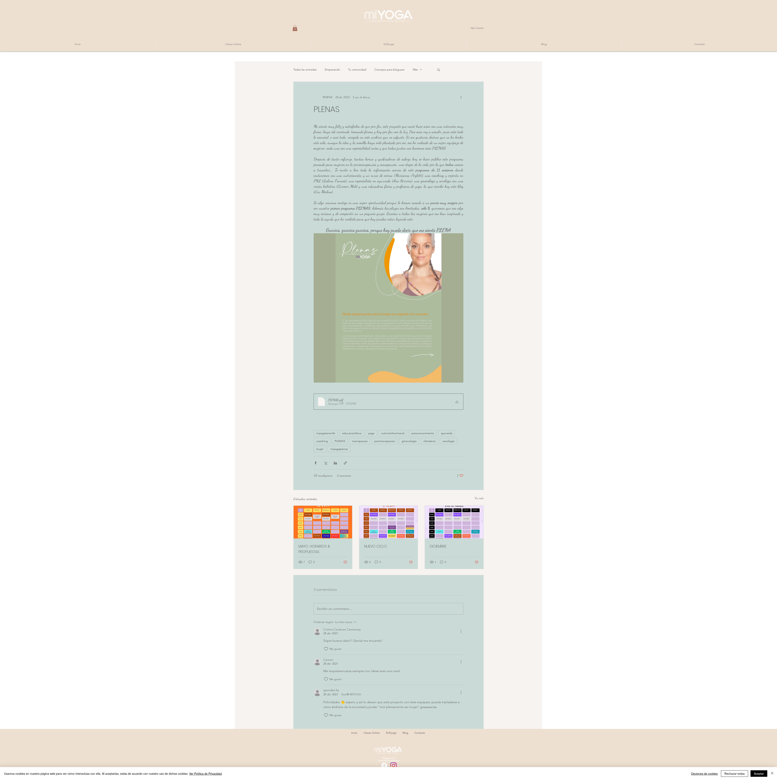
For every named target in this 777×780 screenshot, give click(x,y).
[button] (294, 28)
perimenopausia (384, 441)
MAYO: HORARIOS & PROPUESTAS (314, 549)
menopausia (359, 441)
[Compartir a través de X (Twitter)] (325, 463)
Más (415, 69)
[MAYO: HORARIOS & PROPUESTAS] (323, 522)
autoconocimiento (422, 433)
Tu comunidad (357, 69)
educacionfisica (351, 433)
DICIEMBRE (438, 546)
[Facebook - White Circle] (384, 766)
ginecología (409, 441)
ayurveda (446, 433)
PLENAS (340, 441)
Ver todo (479, 498)
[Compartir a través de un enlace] (345, 463)
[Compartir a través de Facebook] (315, 463)
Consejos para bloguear (389, 69)
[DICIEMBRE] (454, 522)
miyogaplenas (339, 449)
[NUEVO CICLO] (388, 522)
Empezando (332, 69)
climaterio (429, 441)
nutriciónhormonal (392, 433)
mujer (320, 449)
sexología (448, 441)
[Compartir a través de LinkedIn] (335, 463)
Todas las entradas (305, 69)
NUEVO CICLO (375, 546)
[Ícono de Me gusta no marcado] (326, 648)
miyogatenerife (325, 433)
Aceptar (759, 774)
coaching (322, 441)
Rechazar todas (734, 774)
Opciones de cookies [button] (704, 774)
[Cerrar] (772, 773)
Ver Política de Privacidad (205, 774)
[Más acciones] (461, 97)
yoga (371, 433)
